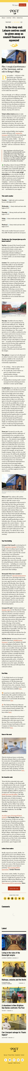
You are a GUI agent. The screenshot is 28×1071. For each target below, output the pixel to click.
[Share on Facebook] (8, 898)
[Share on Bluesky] (19, 898)
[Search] (13, 5)
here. (20, 689)
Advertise (20, 18)
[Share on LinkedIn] (12, 898)
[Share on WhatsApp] (15, 898)
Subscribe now (14, 888)
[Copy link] (23, 898)
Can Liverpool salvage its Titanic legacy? (14, 1033)
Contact (22, 1055)
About (3, 18)
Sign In (16, 5)
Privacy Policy (11, 1055)
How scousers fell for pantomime (11, 883)
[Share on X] (5, 898)
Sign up (5, 1055)
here (12, 700)
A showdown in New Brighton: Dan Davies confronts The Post (13, 1006)
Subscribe (22, 5)
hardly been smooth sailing (9, 794)
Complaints (17, 1055)
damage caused (6, 610)
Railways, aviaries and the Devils (14, 979)
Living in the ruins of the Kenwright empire (11, 953)
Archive (9, 18)
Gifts (14, 18)
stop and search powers (19, 576)
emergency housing (10, 547)
